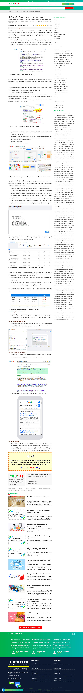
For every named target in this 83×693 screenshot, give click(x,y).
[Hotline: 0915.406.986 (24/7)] (3, 690)
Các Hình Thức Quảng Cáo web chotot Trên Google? (64, 269)
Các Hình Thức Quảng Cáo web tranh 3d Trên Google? (64, 181)
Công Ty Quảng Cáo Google (60, 34)
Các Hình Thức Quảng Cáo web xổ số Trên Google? (64, 227)
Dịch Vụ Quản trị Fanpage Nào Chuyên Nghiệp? (63, 53)
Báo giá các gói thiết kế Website (61, 78)
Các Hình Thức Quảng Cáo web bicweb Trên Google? (64, 290)
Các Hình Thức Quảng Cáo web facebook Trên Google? (64, 317)
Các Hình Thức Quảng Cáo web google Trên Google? (64, 315)
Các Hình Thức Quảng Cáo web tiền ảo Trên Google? (64, 165)
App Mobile (57, 44)
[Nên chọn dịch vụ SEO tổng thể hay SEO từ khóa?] (16, 564)
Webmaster (57, 32)
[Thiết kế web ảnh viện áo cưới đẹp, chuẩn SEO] (16, 501)
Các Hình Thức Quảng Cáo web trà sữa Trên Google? (64, 171)
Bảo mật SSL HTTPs (59, 76)
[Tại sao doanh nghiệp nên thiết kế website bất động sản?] (16, 588)
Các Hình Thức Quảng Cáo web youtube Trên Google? (64, 319)
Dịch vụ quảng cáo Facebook (60, 96)
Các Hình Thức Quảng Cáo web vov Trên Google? (63, 260)
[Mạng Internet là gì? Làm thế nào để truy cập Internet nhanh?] (16, 539)
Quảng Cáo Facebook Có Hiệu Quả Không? (63, 51)
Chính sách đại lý (34, 680)
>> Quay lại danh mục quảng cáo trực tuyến (30, 627)
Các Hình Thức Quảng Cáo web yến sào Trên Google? (64, 252)
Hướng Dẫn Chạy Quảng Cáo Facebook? (62, 59)
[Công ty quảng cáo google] (30, 60)
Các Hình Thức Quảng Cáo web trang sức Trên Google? (64, 175)
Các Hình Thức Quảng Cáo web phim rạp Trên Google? (64, 273)
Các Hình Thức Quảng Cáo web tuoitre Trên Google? (64, 267)
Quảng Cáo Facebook (59, 67)
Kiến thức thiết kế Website (60, 80)
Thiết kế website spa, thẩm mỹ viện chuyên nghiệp (64, 127)
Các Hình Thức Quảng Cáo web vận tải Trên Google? (64, 221)
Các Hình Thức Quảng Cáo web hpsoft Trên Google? (64, 308)
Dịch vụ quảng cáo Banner (60, 94)
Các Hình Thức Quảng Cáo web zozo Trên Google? (64, 304)
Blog (72, 4)
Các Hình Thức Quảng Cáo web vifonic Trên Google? (64, 283)
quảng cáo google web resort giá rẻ (27, 490)
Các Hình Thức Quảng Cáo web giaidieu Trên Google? (64, 294)
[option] (41, 646)
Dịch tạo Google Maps (59, 71)
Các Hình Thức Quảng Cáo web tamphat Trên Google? (64, 279)
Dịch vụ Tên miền (58, 74)
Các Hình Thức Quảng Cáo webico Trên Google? (63, 302)
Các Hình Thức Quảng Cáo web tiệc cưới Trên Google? (64, 158)
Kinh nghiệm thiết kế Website (60, 82)
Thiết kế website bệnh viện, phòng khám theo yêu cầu (64, 131)
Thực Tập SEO (57, 49)
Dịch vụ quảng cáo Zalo (59, 101)
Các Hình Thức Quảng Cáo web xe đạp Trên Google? (64, 233)
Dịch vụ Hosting (58, 69)
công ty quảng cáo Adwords (24, 314)
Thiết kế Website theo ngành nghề (61, 86)
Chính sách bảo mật (35, 673)
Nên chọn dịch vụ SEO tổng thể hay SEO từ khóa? (63, 113)
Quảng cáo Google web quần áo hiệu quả (38, 574)
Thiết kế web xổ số (57, 666)
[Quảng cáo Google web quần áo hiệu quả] (16, 576)
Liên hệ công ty (34, 678)
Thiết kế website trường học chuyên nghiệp (62, 125)
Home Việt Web (41, 1)
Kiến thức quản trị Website (60, 84)
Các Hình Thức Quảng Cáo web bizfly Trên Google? (64, 292)
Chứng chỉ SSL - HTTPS (59, 107)
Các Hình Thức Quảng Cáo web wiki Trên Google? (63, 298)
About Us (56, 28)
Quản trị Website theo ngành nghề (61, 90)
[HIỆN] (19, 28)
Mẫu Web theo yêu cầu (64, 1)
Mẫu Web (66, 4)
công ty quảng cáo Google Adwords (23, 273)
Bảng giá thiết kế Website (52, 1)
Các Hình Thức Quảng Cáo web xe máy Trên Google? (64, 240)
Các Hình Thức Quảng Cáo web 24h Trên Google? (63, 265)
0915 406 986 (30, 479)
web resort (20, 488)
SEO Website (57, 103)
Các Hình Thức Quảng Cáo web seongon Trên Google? (64, 256)
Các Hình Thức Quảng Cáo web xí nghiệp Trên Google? (64, 225)
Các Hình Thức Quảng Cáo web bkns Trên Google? (64, 296)
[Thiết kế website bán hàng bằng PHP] (16, 527)
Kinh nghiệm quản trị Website (60, 88)
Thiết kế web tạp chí (57, 678)
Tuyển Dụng (57, 26)
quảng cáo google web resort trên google (45, 488)
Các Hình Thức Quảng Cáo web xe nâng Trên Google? (64, 244)
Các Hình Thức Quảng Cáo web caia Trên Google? (63, 285)
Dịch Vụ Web (57, 24)
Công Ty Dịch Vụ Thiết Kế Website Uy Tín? (63, 61)
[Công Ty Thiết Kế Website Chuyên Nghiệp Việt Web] (14, 3)
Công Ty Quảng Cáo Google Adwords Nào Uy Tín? (64, 55)
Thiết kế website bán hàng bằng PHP (37, 524)
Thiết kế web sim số (57, 668)
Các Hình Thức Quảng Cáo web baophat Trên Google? (64, 277)
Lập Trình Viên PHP (58, 46)
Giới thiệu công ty (34, 663)
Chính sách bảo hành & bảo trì (36, 675)
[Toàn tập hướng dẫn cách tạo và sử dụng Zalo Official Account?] (16, 514)
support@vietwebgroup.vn (33, 481)
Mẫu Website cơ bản (59, 99)
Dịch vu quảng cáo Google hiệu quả (61, 92)
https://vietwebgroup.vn (32, 483)
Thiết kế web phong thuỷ (58, 663)
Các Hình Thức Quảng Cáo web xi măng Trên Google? (64, 248)
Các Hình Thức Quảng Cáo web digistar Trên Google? (64, 310)
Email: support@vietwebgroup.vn (28, 1)
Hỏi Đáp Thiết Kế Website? (60, 65)
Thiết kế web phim (57, 673)
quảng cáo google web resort (30, 488)
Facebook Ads (57, 36)
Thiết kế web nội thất (57, 680)
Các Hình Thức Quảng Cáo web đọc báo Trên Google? (64, 275)
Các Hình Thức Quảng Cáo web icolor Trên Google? (64, 300)
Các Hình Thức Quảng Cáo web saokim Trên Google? (64, 306)
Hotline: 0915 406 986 (15, 1)
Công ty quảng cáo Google (13, 35)
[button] (72, 634)
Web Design (57, 40)
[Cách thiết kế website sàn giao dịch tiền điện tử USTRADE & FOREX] (16, 603)
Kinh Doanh (57, 42)
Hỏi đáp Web (57, 38)
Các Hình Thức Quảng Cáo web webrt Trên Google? (64, 281)
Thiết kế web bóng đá (57, 675)
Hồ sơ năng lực (34, 666)
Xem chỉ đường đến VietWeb (14, 679)
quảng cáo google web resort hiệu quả (14, 490)
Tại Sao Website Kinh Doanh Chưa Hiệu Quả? (63, 63)
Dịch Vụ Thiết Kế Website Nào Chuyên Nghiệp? (63, 57)
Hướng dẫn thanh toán (35, 668)
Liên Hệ (56, 30)
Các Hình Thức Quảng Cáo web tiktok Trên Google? (64, 258)
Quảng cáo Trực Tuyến (59, 105)
